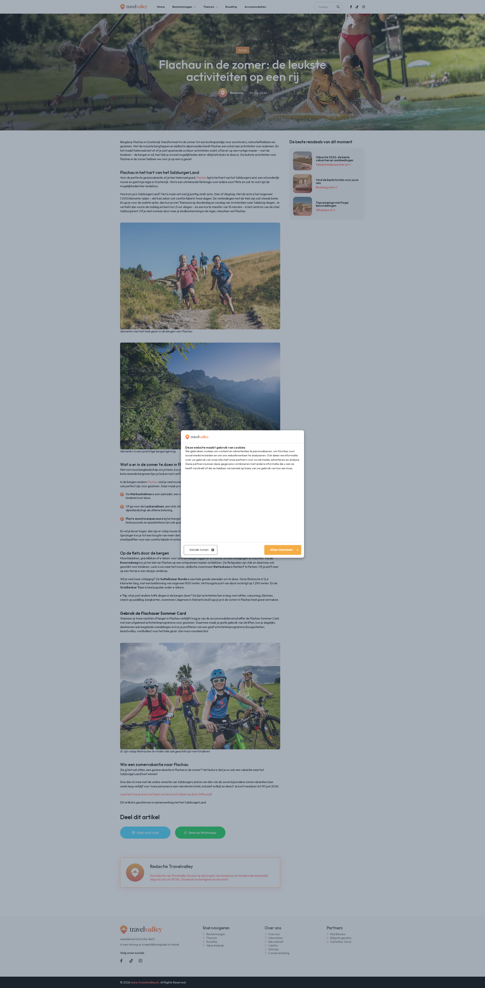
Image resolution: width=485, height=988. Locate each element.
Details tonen (199, 550)
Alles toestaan (281, 550)
